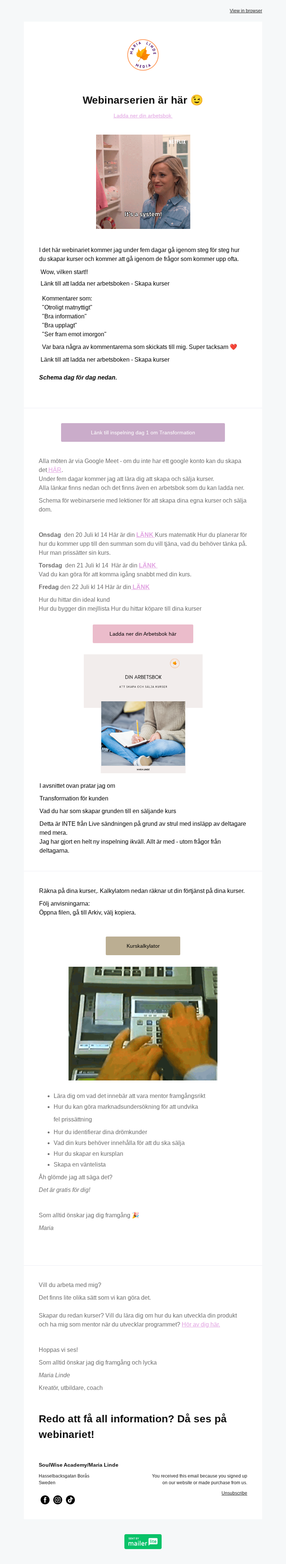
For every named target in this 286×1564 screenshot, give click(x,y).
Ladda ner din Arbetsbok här (143, 634)
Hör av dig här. (201, 1324)
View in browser (246, 10)
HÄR (54, 470)
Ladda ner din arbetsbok (143, 116)
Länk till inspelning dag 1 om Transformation (143, 432)
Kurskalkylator (143, 946)
